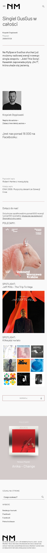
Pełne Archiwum (9, 521)
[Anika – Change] (23, 440)
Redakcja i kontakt (10, 510)
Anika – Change (23, 466)
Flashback (6, 514)
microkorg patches (27, 544)
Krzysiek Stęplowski (10, 32)
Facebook (6, 518)
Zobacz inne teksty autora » (14, 123)
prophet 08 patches (37, 546)
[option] (23, 449)
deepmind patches (22, 546)
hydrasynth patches (11, 548)
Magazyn (6, 36)
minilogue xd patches (27, 548)
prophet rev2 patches (11, 544)
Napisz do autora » (10, 120)
